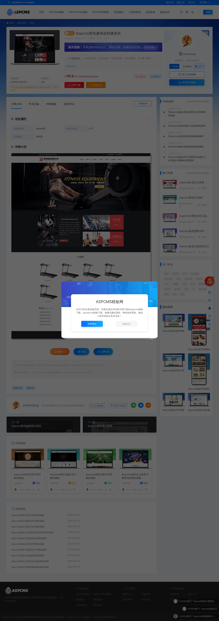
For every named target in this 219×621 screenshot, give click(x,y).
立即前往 (92, 323)
